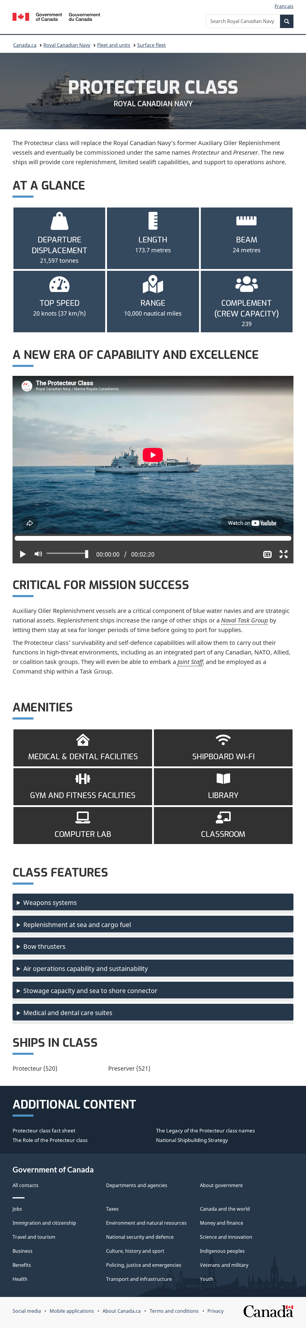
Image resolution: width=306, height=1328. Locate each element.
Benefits (22, 1265)
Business (23, 1251)
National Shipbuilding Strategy (192, 1140)
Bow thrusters (44, 946)
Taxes (112, 1209)
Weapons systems (50, 902)
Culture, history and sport (135, 1251)
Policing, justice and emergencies (143, 1265)
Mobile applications (72, 1311)
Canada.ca (24, 45)
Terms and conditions (174, 1311)
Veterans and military (224, 1265)
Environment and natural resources (146, 1223)
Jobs (17, 1209)
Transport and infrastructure (139, 1279)
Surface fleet (151, 45)
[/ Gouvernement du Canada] (56, 18)
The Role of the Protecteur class (50, 1140)
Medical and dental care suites (67, 1013)
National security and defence (140, 1237)
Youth (206, 1279)
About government (221, 1185)
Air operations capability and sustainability (85, 968)
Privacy (215, 1311)
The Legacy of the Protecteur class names (205, 1130)
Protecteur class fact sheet (44, 1130)
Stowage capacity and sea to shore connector (90, 990)
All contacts (26, 1185)
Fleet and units (113, 45)
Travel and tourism (34, 1237)
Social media (27, 1311)
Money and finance (221, 1223)
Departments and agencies (136, 1185)
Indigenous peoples (222, 1251)
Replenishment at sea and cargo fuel (77, 924)
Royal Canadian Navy (66, 45)
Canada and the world (225, 1209)
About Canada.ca (121, 1311)
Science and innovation (226, 1237)
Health (20, 1279)
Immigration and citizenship (44, 1223)
